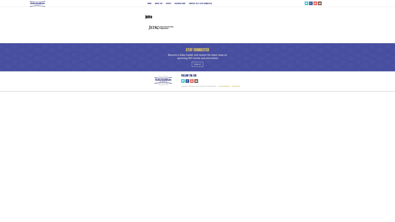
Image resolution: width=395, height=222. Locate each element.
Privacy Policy (236, 86)
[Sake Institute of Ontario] (37, 3)
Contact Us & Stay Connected (200, 3)
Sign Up (197, 64)
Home (150, 3)
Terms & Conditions (224, 86)
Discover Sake (180, 3)
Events (168, 3)
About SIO (158, 3)
